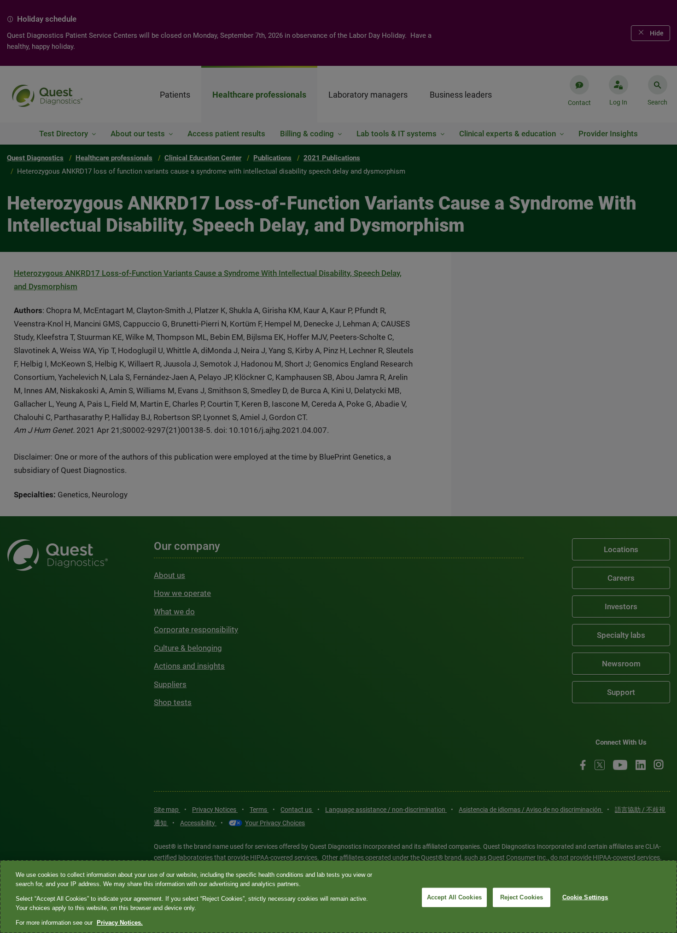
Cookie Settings (585, 897)
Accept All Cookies (454, 897)
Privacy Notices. (120, 922)
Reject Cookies (521, 897)
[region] (338, 896)
